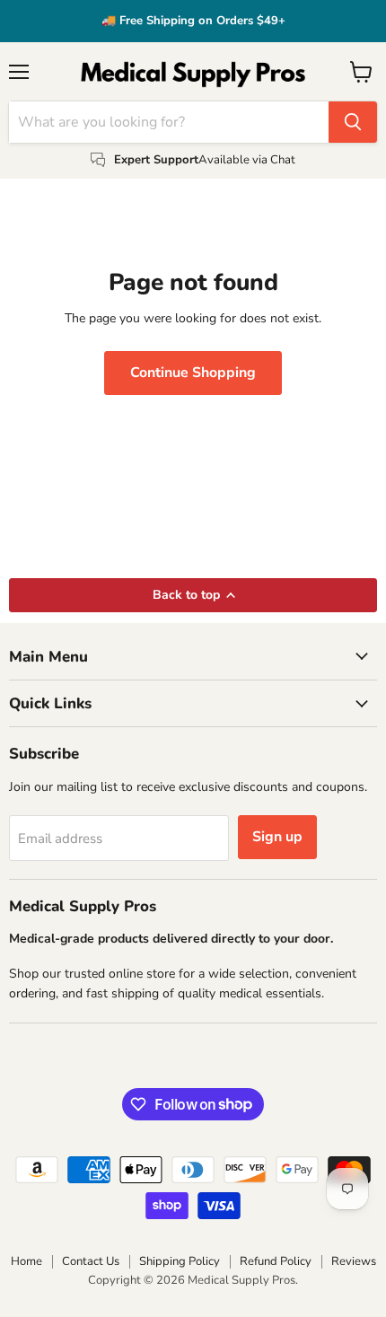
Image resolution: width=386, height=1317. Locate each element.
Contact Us (90, 1261)
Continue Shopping (193, 372)
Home (26, 1261)
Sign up (277, 837)
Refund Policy (275, 1261)
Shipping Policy (179, 1261)
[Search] (353, 122)
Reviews (353, 1261)
